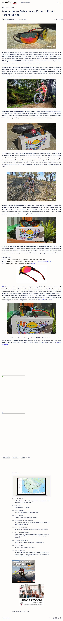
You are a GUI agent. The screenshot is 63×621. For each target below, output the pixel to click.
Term (13, 611)
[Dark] (57, 2)
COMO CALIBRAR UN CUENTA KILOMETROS (26, 512)
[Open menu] (3, 2)
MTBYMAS (7, 618)
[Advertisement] (15, 441)
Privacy (24, 611)
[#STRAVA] (21, 499)
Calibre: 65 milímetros (44, 261)
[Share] (59, 19)
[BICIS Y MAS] (21, 545)
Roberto (4, 287)
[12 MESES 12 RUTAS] (23, 540)
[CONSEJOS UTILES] (23, 527)
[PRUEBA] (23, 457)
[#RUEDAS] (21, 515)
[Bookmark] (60, 2)
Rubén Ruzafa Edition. (45, 299)
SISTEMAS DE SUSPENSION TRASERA (25, 547)
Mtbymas (41, 342)
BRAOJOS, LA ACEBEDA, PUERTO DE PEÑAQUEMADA (29, 542)
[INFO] (20, 505)
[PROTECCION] (15, 457)
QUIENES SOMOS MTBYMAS (22, 507)
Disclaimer (18, 611)
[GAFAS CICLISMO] (6, 457)
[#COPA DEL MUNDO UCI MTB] (26, 520)
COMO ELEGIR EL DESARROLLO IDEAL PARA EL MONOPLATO (31, 529)
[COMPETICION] (22, 550)
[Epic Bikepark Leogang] (24, 532)
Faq (28, 611)
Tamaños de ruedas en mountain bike (25, 517)
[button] (28, 457)
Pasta (33, 263)
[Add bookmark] (54, 19)
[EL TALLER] (21, 510)
